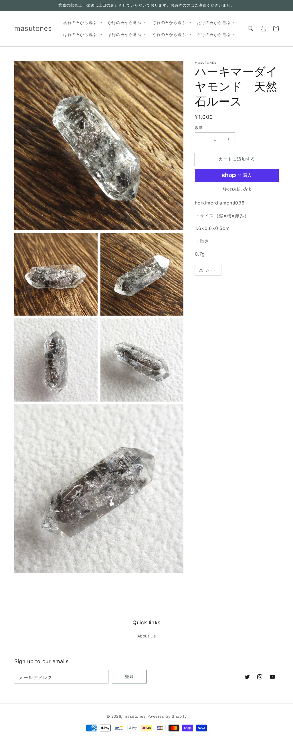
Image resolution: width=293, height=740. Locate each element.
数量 (199, 127)
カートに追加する (237, 159)
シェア (211, 270)
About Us (146, 635)
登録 (129, 676)
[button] (250, 28)
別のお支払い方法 (237, 189)
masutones (134, 716)
